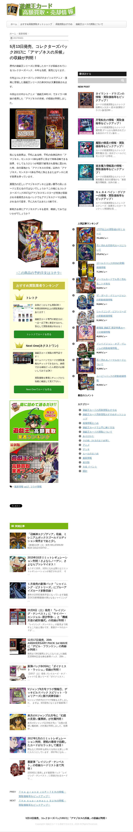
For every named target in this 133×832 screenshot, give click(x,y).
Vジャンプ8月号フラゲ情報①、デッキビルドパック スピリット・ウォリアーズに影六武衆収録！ (47, 692)
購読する (86, 74)
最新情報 (18, 486)
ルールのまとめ (91, 453)
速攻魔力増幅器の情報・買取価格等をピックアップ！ (110, 169)
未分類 (86, 462)
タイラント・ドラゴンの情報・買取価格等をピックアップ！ (110, 97)
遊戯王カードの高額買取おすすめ (100, 410)
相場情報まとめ (91, 423)
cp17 (26, 486)
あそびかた (88, 436)
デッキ (86, 449)
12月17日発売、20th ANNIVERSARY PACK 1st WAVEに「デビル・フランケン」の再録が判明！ (48, 645)
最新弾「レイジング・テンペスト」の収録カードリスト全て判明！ (46, 765)
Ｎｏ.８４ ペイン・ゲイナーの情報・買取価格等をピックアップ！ (111, 195)
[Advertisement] (102, 49)
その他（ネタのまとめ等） (96, 440)
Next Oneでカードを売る (39, 389)
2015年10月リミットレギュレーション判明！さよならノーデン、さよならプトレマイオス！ (47, 561)
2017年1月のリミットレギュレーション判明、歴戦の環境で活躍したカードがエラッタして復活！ (47, 742)
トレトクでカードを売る (38, 334)
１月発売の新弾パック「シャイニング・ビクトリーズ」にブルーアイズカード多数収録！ (47, 587)
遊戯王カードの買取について (89, 24)
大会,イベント (90, 466)
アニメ (86, 445)
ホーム (14, 24)
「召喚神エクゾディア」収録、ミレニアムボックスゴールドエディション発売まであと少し (47, 537)
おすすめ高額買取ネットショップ (36, 24)
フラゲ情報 (36, 486)
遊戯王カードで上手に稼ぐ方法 (99, 427)
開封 (85, 471)
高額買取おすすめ (63, 24)
